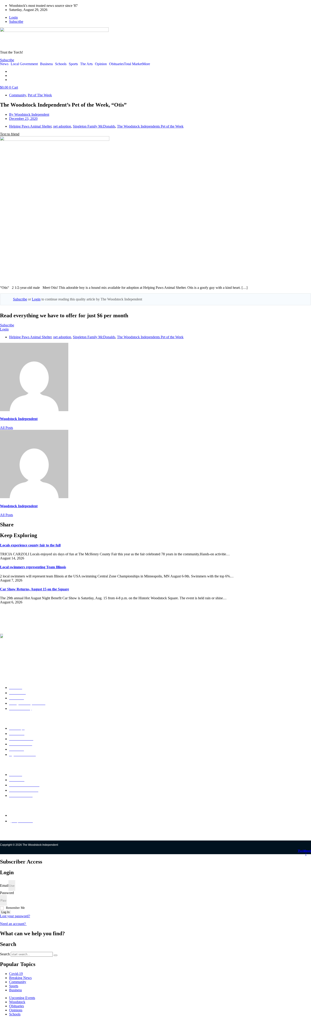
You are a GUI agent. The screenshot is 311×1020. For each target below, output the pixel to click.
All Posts (6, 428)
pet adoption (62, 126)
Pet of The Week (40, 95)
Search (5, 954)
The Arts (86, 64)
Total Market (133, 64)
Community (17, 95)
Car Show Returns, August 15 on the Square (34, 589)
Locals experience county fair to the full (30, 545)
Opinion (101, 64)
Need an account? (13, 924)
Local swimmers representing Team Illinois (33, 567)
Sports (73, 64)
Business (46, 64)
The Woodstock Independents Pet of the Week (150, 126)
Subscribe (20, 299)
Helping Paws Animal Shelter (30, 126)
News (4, 64)
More (146, 64)
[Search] (55, 955)
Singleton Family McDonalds (94, 126)
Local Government (24, 64)
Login (36, 299)
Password (7, 893)
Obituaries (116, 64)
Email (4, 885)
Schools (60, 64)
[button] (9, 134)
